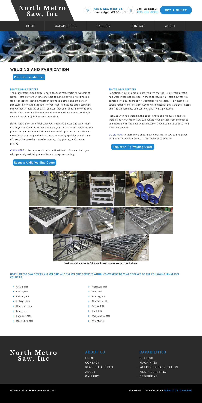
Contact (138, 26)
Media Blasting (153, 371)
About (90, 371)
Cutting (146, 358)
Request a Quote (99, 367)
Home (30, 26)
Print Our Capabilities (29, 77)
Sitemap (135, 390)
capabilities (66, 26)
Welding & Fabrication (159, 367)
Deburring (149, 376)
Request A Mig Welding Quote (34, 162)
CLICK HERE (17, 150)
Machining (148, 362)
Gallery (104, 26)
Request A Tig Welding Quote (133, 147)
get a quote (176, 10)
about (170, 26)
